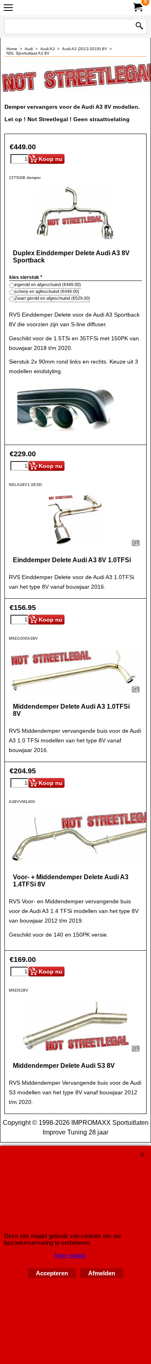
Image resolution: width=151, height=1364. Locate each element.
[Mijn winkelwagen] (137, 7)
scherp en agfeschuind (46, 291)
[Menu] (8, 8)
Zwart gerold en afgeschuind (52, 298)
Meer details (70, 1255)
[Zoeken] (139, 26)
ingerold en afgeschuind (47, 284)
